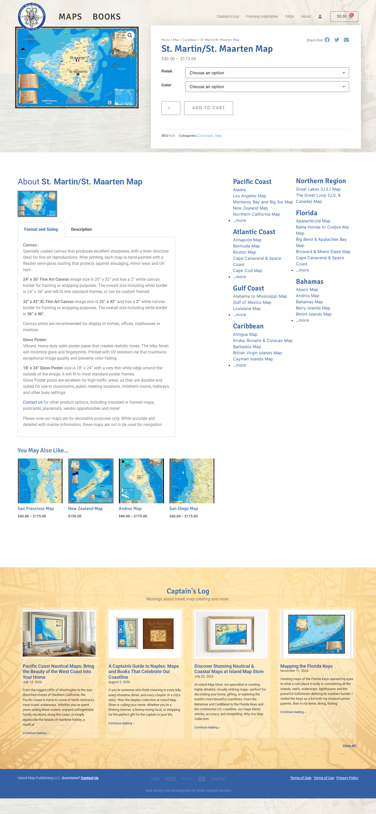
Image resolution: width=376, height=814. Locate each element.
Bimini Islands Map (314, 314)
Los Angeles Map (249, 195)
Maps (70, 16)
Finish (166, 71)
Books (107, 16)
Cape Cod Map (247, 270)
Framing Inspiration (262, 16)
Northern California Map (256, 214)
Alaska (239, 189)
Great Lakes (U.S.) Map (318, 189)
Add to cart (208, 108)
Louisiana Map (247, 308)
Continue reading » (36, 733)
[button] (130, 35)
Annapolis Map (247, 239)
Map (176, 39)
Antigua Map (245, 334)
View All (349, 746)
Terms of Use (324, 778)
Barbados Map (247, 346)
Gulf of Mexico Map (252, 302)
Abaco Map (307, 289)
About (306, 16)
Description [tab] (81, 229)
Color (166, 85)
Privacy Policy (347, 778)
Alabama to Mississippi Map (260, 296)
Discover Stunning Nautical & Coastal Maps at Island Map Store (229, 668)
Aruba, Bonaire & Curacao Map (263, 340)
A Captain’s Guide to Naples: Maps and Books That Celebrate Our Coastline (143, 671)
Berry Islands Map (313, 307)
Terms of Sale (300, 778)
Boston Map (244, 252)
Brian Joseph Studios (214, 790)
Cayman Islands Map (253, 358)
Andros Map (307, 295)
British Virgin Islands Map (257, 352)
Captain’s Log (228, 16)
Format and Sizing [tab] (41, 229)
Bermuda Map (246, 245)
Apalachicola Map (313, 220)
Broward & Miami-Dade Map (323, 251)
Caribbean (190, 39)
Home (165, 39)
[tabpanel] (96, 337)
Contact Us (89, 778)
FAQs (289, 16)
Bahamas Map (309, 301)
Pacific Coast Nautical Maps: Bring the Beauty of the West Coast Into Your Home (58, 671)
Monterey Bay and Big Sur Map (263, 201)
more (241, 220)
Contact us (32, 402)
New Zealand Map (250, 208)
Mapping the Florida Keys (306, 666)
